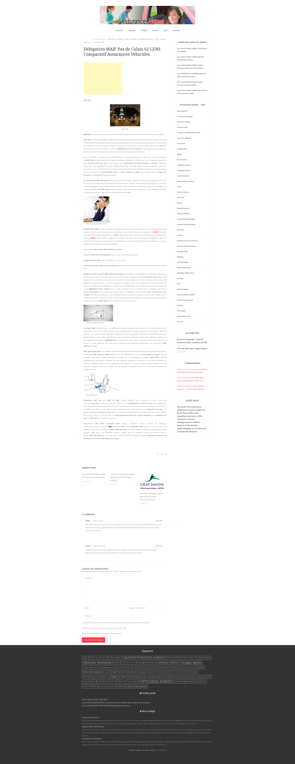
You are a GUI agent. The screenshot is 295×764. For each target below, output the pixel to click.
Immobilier (176, 30)
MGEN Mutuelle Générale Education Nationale (186, 677)
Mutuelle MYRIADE (89, 681)
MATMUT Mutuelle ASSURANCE (180, 672)
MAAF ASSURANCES (92, 672)
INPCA (144, 667)
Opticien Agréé (132, 681)
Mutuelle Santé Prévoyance (186, 246)
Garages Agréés (191, 662)
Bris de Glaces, (182, 160)
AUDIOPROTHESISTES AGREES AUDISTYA (181, 658)
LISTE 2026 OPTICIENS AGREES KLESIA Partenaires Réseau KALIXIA (123, 477)
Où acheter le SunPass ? (92, 738)
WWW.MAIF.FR (98, 175)
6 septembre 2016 (98, 546)
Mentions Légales (135, 750)
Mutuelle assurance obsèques (187, 241)
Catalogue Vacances (184, 165)
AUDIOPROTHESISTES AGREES (144, 657)
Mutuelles (132, 30)
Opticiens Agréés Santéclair (186, 681)
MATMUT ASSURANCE (159, 672)
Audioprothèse (182, 149)
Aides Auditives (182, 111)
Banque (120, 39)
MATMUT (144, 672)
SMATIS (111, 686)
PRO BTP (202, 681)
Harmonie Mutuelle (123, 667)
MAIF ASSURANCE (129, 672)
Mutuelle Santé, (182, 251)
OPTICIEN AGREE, (183, 262)
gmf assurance (109, 667)
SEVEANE (103, 686)
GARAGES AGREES (183, 214)
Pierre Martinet (100, 39)
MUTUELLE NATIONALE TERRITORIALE (111, 681)
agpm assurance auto (98, 658)
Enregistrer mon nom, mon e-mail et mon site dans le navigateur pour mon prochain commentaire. (115, 623)
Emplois (179, 203)
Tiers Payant (181, 311)
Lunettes (133, 39)
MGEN (114, 676)
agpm (85, 658)
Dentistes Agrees (183, 192)
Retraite (155, 30)
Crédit (126, 39)
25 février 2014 (97, 521)
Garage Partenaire (147, 663)
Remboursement (183, 289)
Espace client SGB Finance (93, 726)
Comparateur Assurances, (186, 181)
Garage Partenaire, (183, 208)
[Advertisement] (103, 79)
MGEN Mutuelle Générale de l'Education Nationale (142, 677)
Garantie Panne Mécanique (186, 219)
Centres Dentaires (183, 176)
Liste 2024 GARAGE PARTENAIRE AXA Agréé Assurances (106, 705)
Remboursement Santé (185, 300)
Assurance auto (182, 127)
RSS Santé (193, 400)
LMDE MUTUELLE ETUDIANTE (168, 667)
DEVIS (117, 662)
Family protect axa (129, 662)
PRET (165, 30)
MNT (208, 677)
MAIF (115, 672)
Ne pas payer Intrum (90, 717)
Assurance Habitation (184, 138)
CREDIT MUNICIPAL (204, 658)
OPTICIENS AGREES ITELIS (185, 273)
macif (107, 672)
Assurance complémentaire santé (188, 133)
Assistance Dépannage (185, 116)
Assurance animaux (183, 122)
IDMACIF (136, 667)
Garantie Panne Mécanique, (186, 224)
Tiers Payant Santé (183, 316)
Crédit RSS (193, 333)
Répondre (159, 520)
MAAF (201, 667)
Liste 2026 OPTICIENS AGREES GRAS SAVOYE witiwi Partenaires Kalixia (151, 497)
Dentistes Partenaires (97, 662)
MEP (195, 672)
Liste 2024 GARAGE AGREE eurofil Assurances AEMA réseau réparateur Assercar (116, 702)
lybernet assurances (188, 667)
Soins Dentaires (137, 686)
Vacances (87, 42)
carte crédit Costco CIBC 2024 (95, 699)
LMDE (152, 667)
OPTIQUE (144, 30)
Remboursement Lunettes (186, 295)
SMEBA (121, 686)
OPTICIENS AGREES (156, 681)
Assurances (119, 30)
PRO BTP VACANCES (89, 686)
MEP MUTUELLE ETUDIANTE (95, 677)
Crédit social (148, 693)
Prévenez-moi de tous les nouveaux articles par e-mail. (102, 633)
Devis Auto (180, 197)
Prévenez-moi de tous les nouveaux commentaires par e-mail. (105, 628)
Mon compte (148, 711)
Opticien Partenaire (183, 268)
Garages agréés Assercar (91, 667)
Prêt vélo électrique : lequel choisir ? (192, 348)
